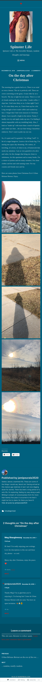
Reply (7, 574)
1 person (13, 569)
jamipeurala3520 (23, 70)
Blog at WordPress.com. (21, 676)
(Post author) (3, 583)
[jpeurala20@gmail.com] (21, 4)
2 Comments (35, 70)
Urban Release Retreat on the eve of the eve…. (20, 655)
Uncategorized (10, 511)
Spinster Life (21, 47)
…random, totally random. (12, 664)
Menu (22, 60)
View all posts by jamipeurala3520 (14, 503)
